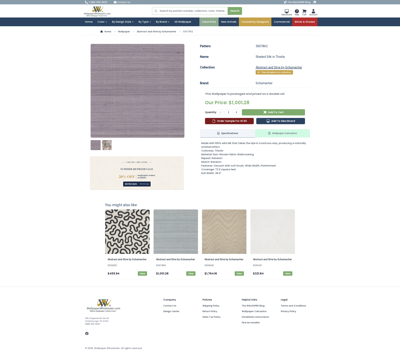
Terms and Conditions (293, 305)
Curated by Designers (255, 22)
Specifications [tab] (229, 133)
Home (88, 22)
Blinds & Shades (305, 22)
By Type (143, 22)
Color (101, 22)
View (142, 273)
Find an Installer (251, 322)
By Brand (161, 22)
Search (234, 11)
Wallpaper (124, 31)
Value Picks (209, 22)
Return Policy (209, 311)
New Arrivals (228, 22)
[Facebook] (315, 2)
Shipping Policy (210, 305)
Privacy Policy (288, 311)
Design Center (171, 311)
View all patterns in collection (276, 72)
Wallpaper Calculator (254, 311)
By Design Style (121, 22)
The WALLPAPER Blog (299, 2)
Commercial (282, 22)
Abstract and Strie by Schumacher (156, 31)
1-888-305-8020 (98, 2)
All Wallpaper (183, 22)
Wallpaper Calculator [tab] (284, 133)
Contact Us (123, 2)
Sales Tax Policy (211, 317)
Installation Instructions (255, 317)
